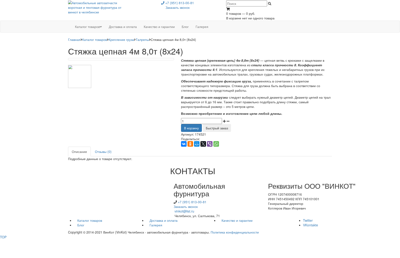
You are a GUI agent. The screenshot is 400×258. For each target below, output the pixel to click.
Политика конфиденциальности (235, 232)
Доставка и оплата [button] (123, 26)
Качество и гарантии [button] (159, 26)
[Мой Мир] (197, 144)
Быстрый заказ (217, 128)
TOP (3, 237)
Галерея (156, 225)
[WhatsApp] (216, 144)
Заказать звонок (178, 7)
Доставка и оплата (164, 220)
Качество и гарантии (237, 220)
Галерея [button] (202, 26)
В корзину (191, 128)
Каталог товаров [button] (87, 26)
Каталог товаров (94, 39)
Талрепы (142, 39)
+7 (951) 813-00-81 (179, 2)
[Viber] (209, 144)
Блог (80, 225)
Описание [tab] (79, 151)
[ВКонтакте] (184, 144)
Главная (74, 39)
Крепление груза (121, 39)
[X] (203, 144)
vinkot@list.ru (184, 211)
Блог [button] (185, 26)
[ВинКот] (98, 7)
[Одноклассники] (190, 144)
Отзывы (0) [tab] (103, 151)
